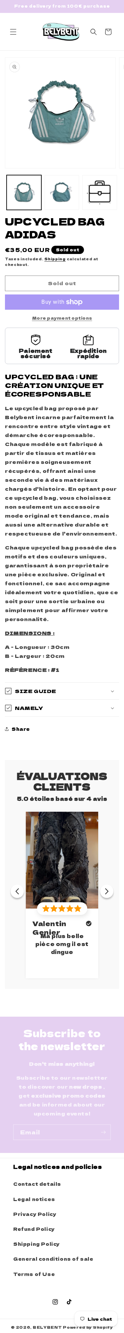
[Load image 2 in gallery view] (62, 192)
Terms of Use (34, 1274)
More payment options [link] (62, 318)
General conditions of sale (53, 1258)
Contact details (37, 1183)
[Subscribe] (103, 1132)
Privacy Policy (34, 1214)
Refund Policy (34, 1229)
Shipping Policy (36, 1243)
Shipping (55, 258)
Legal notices (34, 1199)
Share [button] (21, 729)
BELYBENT (47, 1327)
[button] (13, 32)
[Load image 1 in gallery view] (24, 192)
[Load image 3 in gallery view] (99, 192)
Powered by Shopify (88, 1327)
